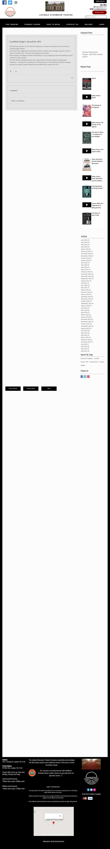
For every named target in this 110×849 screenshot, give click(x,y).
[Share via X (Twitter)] (16, 71)
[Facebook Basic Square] (82, 376)
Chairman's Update (87, 358)
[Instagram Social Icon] (16, 2)
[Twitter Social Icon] (10, 2)
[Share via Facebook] (11, 71)
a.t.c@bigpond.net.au (100, 9)
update (83, 365)
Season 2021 (85, 362)
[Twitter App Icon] (91, 790)
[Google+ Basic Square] (88, 376)
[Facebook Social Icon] (4, 2)
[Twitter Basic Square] (85, 376)
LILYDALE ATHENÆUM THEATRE (55, 15)
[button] (11, 24)
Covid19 (96, 358)
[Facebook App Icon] (88, 790)
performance (94, 362)
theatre (101, 362)
